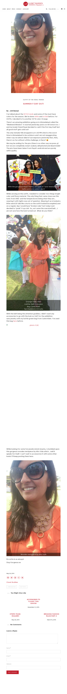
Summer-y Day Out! (33, 104)
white (36, 116)
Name (8, 648)
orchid (45, 116)
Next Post (23, 587)
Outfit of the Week (30, 100)
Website (8, 664)
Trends (41, 100)
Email (8, 656)
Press (13, 9)
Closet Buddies (12, 582)
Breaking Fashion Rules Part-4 (51, 615)
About (9, 9)
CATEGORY (26, 9)
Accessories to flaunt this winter (33, 601)
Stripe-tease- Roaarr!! (15, 615)
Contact (19, 9)
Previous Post (12, 587)
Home (4, 9)
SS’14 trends (29, 114)
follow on (52, 9)
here (15, 321)
